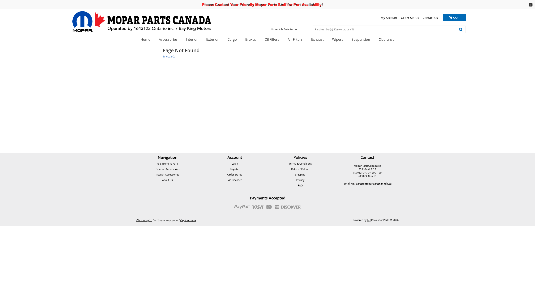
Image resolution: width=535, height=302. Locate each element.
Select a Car (170, 56)
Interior (192, 39)
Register (235, 169)
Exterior (212, 39)
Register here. (188, 220)
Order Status (410, 18)
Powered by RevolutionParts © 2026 (376, 220)
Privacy (300, 180)
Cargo (232, 39)
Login (235, 163)
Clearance (386, 39)
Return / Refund (300, 169)
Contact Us (430, 18)
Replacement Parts (168, 163)
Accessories (168, 39)
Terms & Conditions (300, 163)
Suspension (361, 39)
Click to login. (144, 220)
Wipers (337, 39)
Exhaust (317, 39)
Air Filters (295, 39)
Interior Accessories (167, 174)
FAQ (300, 185)
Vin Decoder (235, 180)
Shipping (300, 174)
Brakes (250, 39)
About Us (167, 180)
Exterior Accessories (168, 169)
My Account (389, 18)
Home (145, 39)
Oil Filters (272, 39)
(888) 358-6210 (367, 176)
